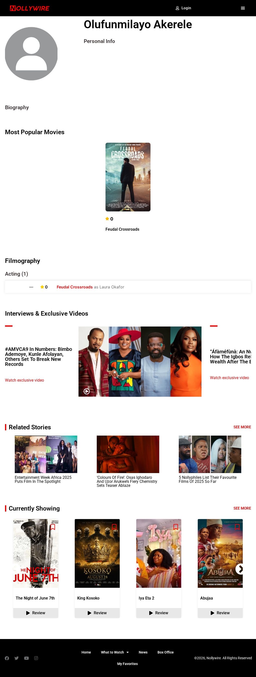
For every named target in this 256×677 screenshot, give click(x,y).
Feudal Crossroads (122, 229)
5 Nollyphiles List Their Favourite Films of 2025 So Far (207, 479)
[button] (243, 8)
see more (242, 508)
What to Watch (112, 652)
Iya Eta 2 (146, 598)
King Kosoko (88, 598)
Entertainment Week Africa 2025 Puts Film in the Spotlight (43, 479)
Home (86, 652)
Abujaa (206, 598)
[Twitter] (16, 658)
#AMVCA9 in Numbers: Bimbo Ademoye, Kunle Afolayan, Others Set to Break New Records (38, 356)
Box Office (166, 652)
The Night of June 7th (35, 598)
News (143, 652)
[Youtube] (26, 658)
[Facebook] (6, 658)
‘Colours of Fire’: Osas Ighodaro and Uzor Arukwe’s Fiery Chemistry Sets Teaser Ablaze (127, 481)
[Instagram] (36, 658)
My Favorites (127, 664)
